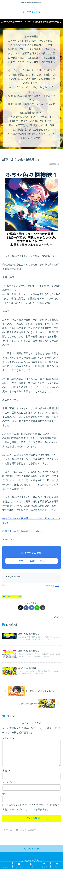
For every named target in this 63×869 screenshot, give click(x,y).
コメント (8, 738)
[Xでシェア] (20, 607)
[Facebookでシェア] (26, 607)
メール (7, 782)
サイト (5, 793)
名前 (6, 770)
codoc (57, 586)
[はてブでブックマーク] (31, 607)
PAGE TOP (32, 848)
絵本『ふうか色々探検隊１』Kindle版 (22, 531)
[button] (42, 607)
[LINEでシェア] (37, 607)
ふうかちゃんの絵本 (13, 596)
